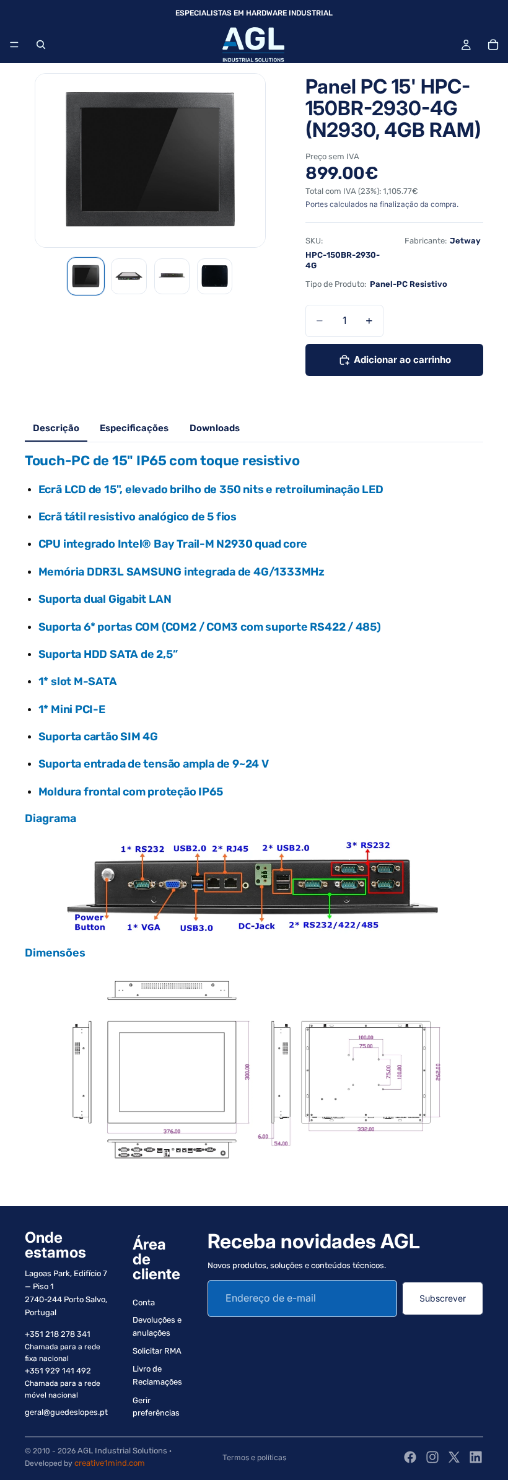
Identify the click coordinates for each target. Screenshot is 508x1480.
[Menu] (14, 44)
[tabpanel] (254, 818)
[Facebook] (410, 1457)
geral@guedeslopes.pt (66, 1412)
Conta (144, 1302)
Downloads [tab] (215, 428)
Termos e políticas (254, 1457)
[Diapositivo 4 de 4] (214, 276)
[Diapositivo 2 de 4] (128, 276)
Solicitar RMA (157, 1350)
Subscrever (442, 1298)
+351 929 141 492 (58, 1370)
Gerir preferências (156, 1407)
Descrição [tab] (56, 428)
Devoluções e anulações (157, 1326)
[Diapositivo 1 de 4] (85, 276)
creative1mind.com (109, 1463)
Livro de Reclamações (157, 1375)
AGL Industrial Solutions (122, 1450)
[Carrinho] (493, 44)
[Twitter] (454, 1457)
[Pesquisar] (41, 44)
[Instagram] (432, 1457)
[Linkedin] (475, 1457)
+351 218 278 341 (57, 1334)
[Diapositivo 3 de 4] (172, 276)
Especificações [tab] (134, 428)
